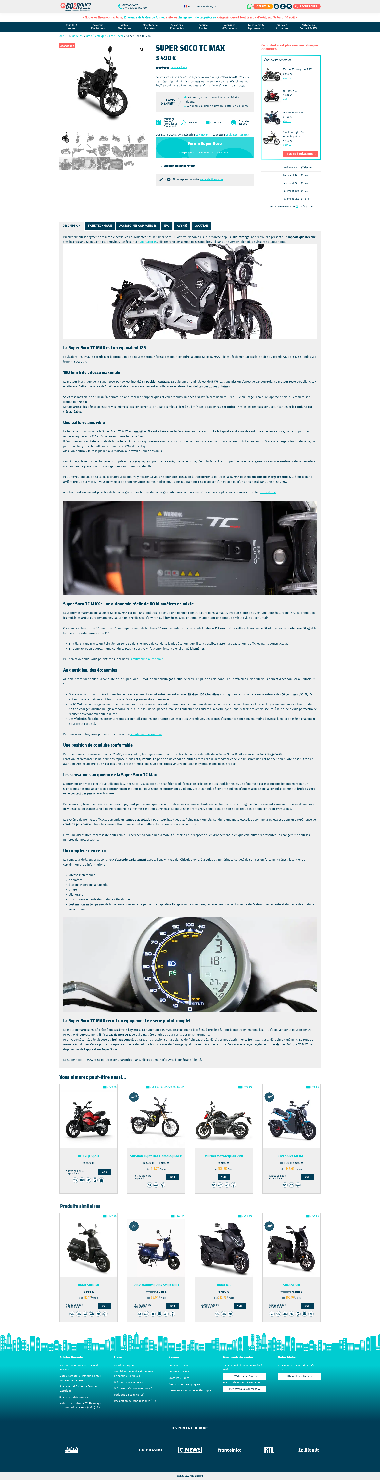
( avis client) (179, 67)
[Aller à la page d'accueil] (75, 8)
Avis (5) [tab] (182, 225)
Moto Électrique (96, 36)
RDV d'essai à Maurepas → (244, 1389)
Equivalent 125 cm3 (237, 134)
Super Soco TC (147, 242)
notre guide (268, 492)
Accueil (63, 36)
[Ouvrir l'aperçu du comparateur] (276, 6)
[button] (141, 49)
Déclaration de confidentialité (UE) (135, 1401)
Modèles (77, 36)
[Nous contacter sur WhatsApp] (249, 6)
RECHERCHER (308, 6)
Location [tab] (201, 225)
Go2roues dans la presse (128, 1382)
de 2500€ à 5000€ (179, 1371)
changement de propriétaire (197, 17)
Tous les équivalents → (300, 154)
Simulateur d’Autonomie (74, 1397)
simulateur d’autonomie (146, 659)
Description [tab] (71, 225)
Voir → (287, 78)
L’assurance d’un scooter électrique (190, 1390)
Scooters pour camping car (185, 1384)
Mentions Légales (124, 1365)
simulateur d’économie (146, 734)
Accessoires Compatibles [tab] (138, 225)
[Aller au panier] (289, 6)
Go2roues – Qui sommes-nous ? (133, 1388)
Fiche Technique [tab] (100, 225)
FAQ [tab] (166, 225)
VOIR (104, 1172)
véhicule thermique (211, 179)
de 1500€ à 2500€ (179, 1365)
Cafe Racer (116, 36)
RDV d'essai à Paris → (244, 1376)
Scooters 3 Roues (179, 1378)
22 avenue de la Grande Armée (144, 17)
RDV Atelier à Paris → (299, 1376)
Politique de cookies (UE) (129, 1394)
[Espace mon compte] (283, 6)
